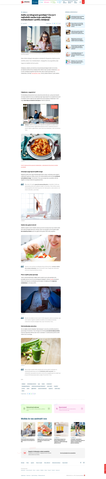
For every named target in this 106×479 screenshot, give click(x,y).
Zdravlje (36, 2)
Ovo (59, 69)
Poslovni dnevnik (29, 470)
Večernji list (23, 470)
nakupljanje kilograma (26, 386)
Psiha (42, 2)
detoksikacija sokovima (31, 383)
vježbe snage (57, 388)
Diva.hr (34, 470)
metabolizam (49, 383)
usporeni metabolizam (42, 388)
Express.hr (58, 470)
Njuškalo (42, 470)
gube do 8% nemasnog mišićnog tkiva (41, 184)
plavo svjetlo (49, 386)
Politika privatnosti (41, 475)
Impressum (28, 475)
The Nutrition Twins (35, 73)
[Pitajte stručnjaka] (105, 468)
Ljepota (47, 2)
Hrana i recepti (39, 462)
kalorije (43, 383)
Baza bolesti (65, 462)
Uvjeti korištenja (34, 475)
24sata (45, 470)
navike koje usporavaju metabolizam (38, 386)
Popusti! (49, 470)
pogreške (56, 386)
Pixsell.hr (53, 470)
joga (39, 383)
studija (51, 279)
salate (28, 388)
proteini (23, 388)
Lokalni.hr (38, 470)
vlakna (23, 390)
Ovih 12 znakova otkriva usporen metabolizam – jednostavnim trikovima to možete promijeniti (39, 166)
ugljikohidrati (33, 388)
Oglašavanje (23, 475)
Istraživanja (27, 124)
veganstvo (51, 388)
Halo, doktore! (47, 462)
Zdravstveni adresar (56, 462)
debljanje (23, 383)
